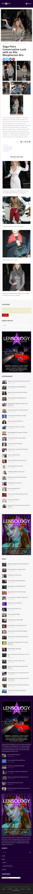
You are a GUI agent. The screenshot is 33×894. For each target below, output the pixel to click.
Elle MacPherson (7, 149)
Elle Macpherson (21, 123)
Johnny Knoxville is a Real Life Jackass (13, 226)
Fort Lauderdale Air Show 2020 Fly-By (16, 760)
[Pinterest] (13, 59)
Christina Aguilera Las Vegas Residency (17, 386)
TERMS (28, 889)
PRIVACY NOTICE (16, 890)
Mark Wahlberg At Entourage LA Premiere (17, 432)
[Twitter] (7, 59)
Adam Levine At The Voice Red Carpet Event (18, 636)
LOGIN (3, 856)
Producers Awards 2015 (13, 499)
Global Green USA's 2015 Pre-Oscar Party (17, 477)
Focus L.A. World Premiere (14, 455)
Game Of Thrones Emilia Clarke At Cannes (17, 392)
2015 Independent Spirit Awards (15, 466)
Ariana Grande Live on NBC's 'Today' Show (18, 597)
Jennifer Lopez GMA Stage (14, 614)
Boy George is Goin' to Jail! (10, 260)
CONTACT (4, 869)
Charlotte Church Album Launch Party (17, 690)
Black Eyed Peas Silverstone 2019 (15, 782)
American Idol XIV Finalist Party (15, 443)
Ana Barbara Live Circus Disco (15, 483)
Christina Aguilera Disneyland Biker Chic (17, 398)
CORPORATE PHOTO (7, 866)
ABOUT (4, 862)
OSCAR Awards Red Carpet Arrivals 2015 (17, 460)
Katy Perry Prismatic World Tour (15, 421)
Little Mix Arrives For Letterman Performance (18, 685)
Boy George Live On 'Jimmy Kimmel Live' (17, 625)
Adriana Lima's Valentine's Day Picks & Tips (18, 494)
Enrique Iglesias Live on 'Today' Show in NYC (18, 672)
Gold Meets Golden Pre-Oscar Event (16, 471)
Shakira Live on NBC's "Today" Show (16, 660)
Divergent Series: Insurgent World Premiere (18, 449)
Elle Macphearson (7, 147)
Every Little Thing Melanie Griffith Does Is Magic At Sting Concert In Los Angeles (16, 294)
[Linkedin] (10, 59)
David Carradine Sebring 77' (13, 754)
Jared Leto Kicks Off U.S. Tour (14, 608)
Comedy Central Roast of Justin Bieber (17, 438)
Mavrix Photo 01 (21, 43)
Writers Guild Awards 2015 (14, 488)
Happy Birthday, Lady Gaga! (14, 648)
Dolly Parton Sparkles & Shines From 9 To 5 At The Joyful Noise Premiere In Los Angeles (15, 192)
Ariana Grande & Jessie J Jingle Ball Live (16, 580)
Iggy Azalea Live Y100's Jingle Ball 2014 (16, 586)
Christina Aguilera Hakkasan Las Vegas (17, 415)
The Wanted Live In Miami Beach (15, 620)
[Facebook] (4, 59)
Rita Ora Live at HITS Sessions (15, 603)
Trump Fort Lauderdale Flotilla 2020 (15, 766)
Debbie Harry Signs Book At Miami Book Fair (18, 564)
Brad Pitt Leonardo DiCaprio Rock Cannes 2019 (19, 381)
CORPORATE (10, 889)
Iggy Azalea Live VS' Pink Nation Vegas (17, 592)
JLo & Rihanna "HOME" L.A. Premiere (16, 426)
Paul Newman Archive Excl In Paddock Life (17, 771)
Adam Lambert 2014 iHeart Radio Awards (17, 631)
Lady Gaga (5, 117)
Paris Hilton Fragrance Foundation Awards (18, 410)
